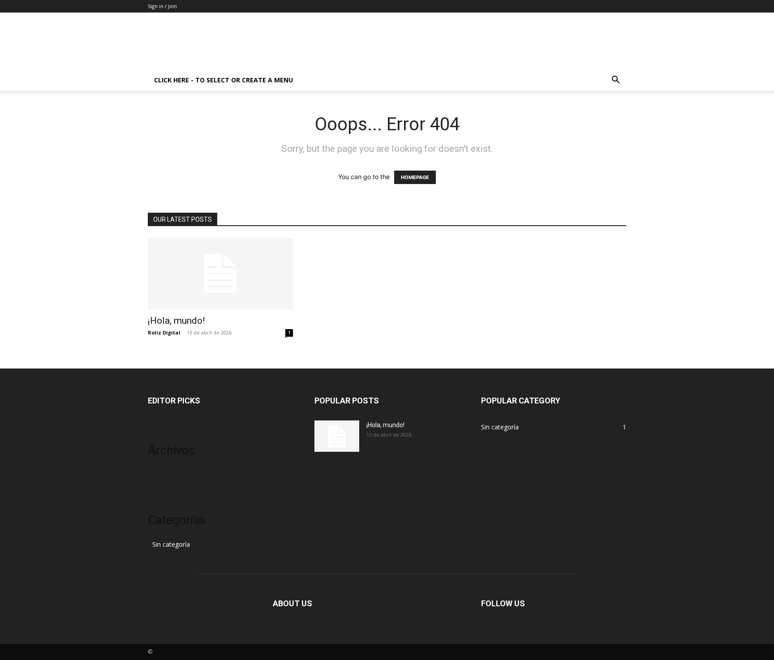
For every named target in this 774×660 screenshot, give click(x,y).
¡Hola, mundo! (176, 320)
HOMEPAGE (415, 177)
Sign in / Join (162, 6)
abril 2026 (162, 474)
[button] (615, 81)
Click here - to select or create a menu (223, 80)
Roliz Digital (164, 332)
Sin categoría (171, 544)
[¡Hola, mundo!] (220, 273)
